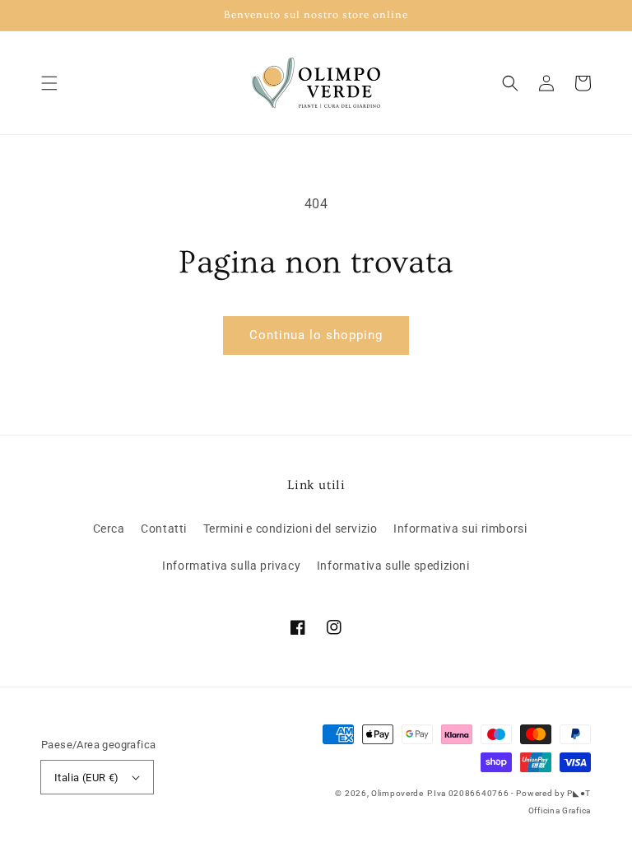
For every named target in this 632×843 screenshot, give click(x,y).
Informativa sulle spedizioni (393, 565)
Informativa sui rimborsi (460, 528)
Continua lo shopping (316, 335)
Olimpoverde (397, 793)
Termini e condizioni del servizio (290, 528)
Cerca (109, 528)
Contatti (164, 528)
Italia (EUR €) (86, 777)
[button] (49, 83)
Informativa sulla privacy (231, 565)
